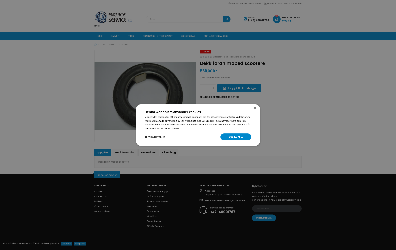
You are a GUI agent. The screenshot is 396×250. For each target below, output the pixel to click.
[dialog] (198, 125)
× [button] (255, 108)
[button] (155, 137)
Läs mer (184, 128)
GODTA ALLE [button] (236, 136)
